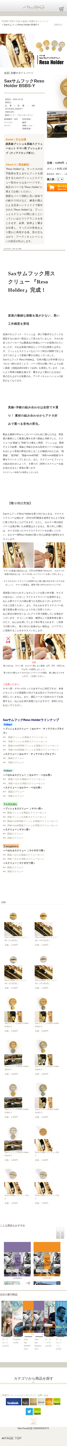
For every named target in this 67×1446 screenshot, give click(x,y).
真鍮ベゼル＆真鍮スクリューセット (26, 779)
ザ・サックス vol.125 (48, 1342)
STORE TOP (7, 21)
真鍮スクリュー (16, 758)
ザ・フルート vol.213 (5, 1342)
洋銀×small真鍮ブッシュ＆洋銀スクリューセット (33, 749)
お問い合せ (43, 1395)
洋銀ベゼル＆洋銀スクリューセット (26, 783)
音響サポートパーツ (38, 21)
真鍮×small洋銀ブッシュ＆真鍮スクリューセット (33, 745)
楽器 (25, 21)
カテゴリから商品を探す (33, 1378)
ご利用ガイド (6, 1395)
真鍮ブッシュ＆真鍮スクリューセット (28, 737)
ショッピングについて (25, 1395)
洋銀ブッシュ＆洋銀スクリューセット (28, 741)
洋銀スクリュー (16, 762)
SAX (18, 21)
